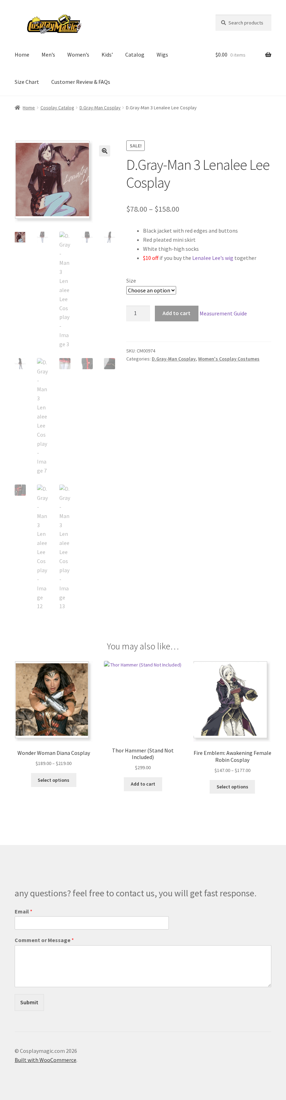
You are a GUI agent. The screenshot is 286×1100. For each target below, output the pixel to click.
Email (23, 911)
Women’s (78, 54)
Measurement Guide (223, 312)
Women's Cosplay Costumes (228, 359)
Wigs (162, 54)
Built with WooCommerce (45, 1059)
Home (22, 54)
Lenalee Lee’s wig (212, 257)
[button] (104, 150)
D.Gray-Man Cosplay (100, 107)
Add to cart (176, 312)
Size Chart (27, 81)
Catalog (134, 54)
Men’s (48, 54)
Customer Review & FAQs (80, 81)
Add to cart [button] (143, 784)
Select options (53, 780)
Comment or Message (44, 940)
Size (131, 280)
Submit (29, 1002)
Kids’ (107, 54)
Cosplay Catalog (57, 107)
